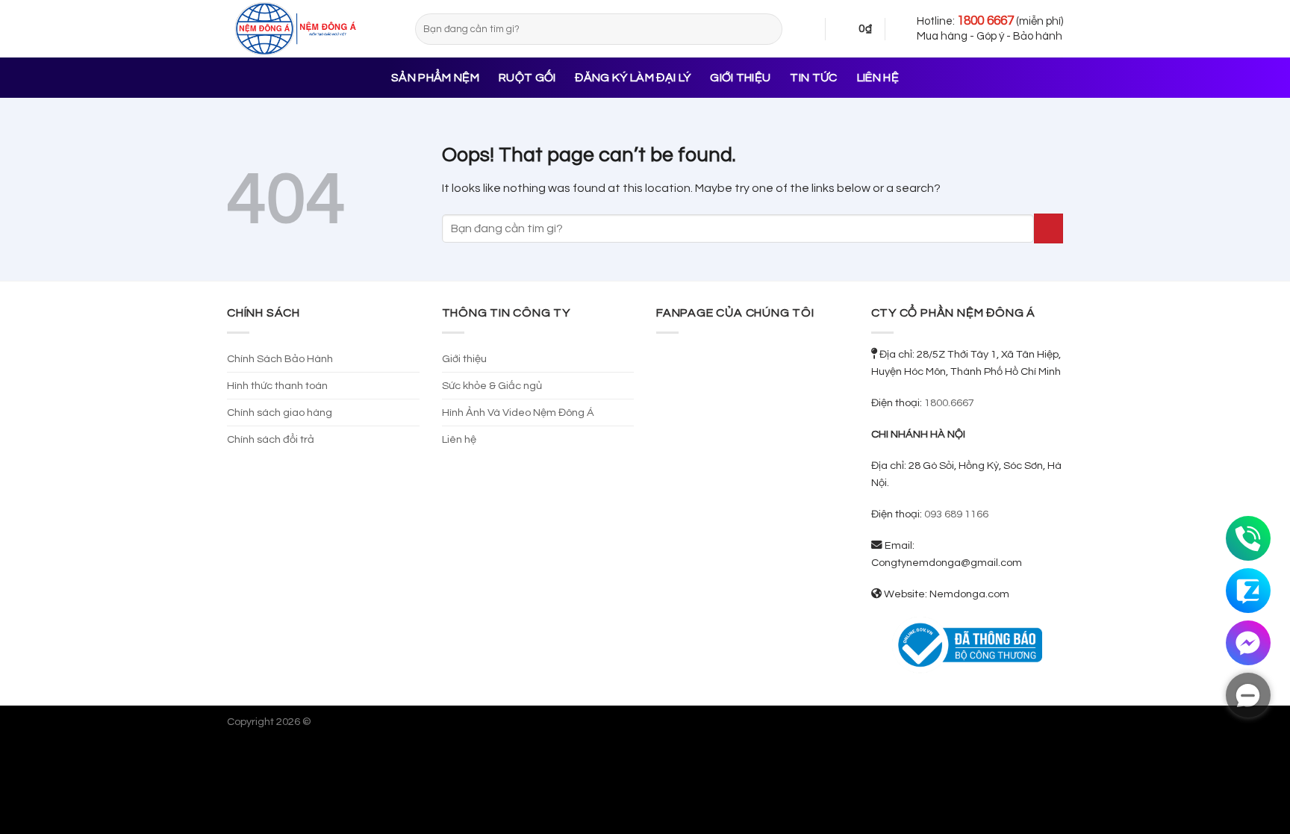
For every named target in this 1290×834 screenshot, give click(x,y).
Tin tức (813, 78)
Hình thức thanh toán (277, 385)
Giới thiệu (740, 78)
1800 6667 (985, 21)
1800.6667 (949, 402)
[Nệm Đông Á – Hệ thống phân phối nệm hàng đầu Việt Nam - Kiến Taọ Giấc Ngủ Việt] (310, 28)
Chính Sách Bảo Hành (280, 358)
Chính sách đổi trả (270, 439)
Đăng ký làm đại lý (633, 78)
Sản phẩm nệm (435, 78)
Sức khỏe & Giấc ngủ (492, 385)
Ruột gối (527, 78)
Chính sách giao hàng (279, 412)
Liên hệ (878, 78)
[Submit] (768, 29)
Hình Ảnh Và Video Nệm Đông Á (518, 412)
